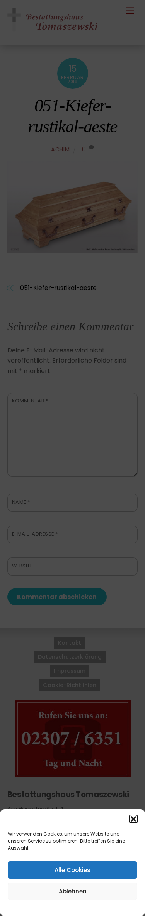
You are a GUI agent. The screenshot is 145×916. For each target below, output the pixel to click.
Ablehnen (73, 891)
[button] (133, 819)
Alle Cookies (72, 870)
